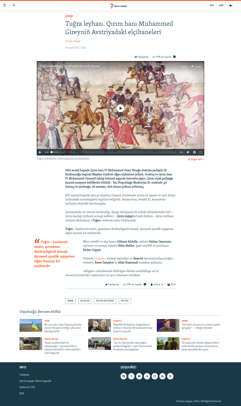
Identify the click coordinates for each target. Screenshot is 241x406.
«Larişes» (100, 258)
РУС (212, 5)
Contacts (24, 375)
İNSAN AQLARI (51, 339)
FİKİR (47, 321)
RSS (22, 393)
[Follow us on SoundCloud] (147, 376)
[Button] (141, 57)
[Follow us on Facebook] (123, 376)
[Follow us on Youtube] (139, 376)
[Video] (231, 5)
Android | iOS (27, 387)
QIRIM (69, 16)
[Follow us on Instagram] (155, 376)
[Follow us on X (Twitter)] (131, 376)
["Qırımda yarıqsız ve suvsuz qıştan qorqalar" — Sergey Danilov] (168, 325)
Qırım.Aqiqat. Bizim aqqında (35, 381)
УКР (221, 5)
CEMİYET (117, 321)
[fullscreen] (201, 152)
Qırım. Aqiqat (72, 41)
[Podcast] (170, 376)
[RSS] (162, 376)
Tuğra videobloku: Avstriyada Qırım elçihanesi (70, 66)
